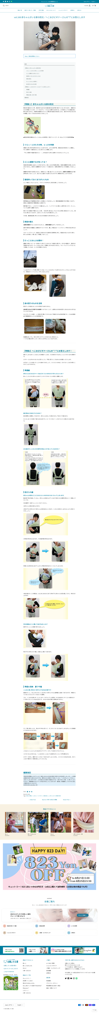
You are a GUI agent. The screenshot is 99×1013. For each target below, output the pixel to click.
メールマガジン (39, 795)
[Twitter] (3, 1)
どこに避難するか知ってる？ (32, 73)
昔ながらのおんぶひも (28, 983)
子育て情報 (41, 10)
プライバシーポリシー (52, 983)
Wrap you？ (26, 988)
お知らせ (79, 10)
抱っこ (24, 963)
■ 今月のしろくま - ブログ (10, 975)
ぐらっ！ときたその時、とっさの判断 (35, 70)
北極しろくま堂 (10, 1008)
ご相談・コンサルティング (53, 968)
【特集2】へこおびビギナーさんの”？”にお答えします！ (38, 87)
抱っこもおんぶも (27, 965)
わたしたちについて (51, 10)
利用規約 (48, 981)
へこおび (34, 795)
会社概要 (48, 970)
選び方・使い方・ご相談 (30, 10)
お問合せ (72, 10)
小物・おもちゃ (27, 970)
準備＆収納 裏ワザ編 (31, 95)
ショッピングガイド (63, 10)
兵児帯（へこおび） (28, 981)
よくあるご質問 (50, 963)
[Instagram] (9, 1)
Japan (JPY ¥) (86, 1)
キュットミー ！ (27, 978)
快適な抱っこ (46, 795)
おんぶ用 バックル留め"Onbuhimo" (32, 985)
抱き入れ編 (28, 92)
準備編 (27, 89)
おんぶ (24, 968)
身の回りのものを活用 (31, 84)
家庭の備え (28, 78)
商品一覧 (20, 10)
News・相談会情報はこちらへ (32, 56)
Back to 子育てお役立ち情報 (49, 799)
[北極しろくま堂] (49, 5)
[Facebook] (5, 1)
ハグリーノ (26, 990)
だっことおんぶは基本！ (31, 81)
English (93, 1)
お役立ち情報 (29, 795)
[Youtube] (7, 1)
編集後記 (27, 97)
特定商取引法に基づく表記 (53, 985)
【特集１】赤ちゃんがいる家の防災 (33, 68)
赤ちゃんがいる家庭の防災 (55, 795)
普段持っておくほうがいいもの (33, 76)
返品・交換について (51, 988)
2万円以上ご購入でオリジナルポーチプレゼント (49, 1)
